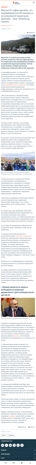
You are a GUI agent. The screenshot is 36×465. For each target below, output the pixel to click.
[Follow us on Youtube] (10, 445)
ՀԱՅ (5, 463)
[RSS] (18, 445)
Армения (4, 7)
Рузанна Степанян (6, 25)
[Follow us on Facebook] (2, 445)
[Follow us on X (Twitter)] (6, 445)
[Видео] (21, 463)
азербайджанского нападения (15, 85)
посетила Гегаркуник (22, 236)
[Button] (31, 33)
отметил (16, 336)
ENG (14, 463)
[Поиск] (30, 463)
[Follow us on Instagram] (14, 445)
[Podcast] (22, 445)
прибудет (12, 416)
